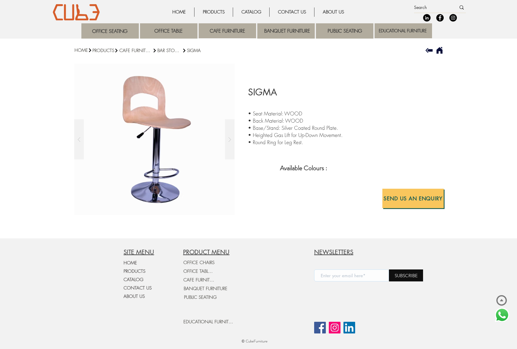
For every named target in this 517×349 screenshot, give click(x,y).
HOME (130, 263)
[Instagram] (453, 18)
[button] (413, 198)
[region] (110, 31)
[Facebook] (440, 18)
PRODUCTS (134, 271)
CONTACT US (138, 288)
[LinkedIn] (427, 18)
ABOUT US (134, 296)
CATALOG (133, 280)
